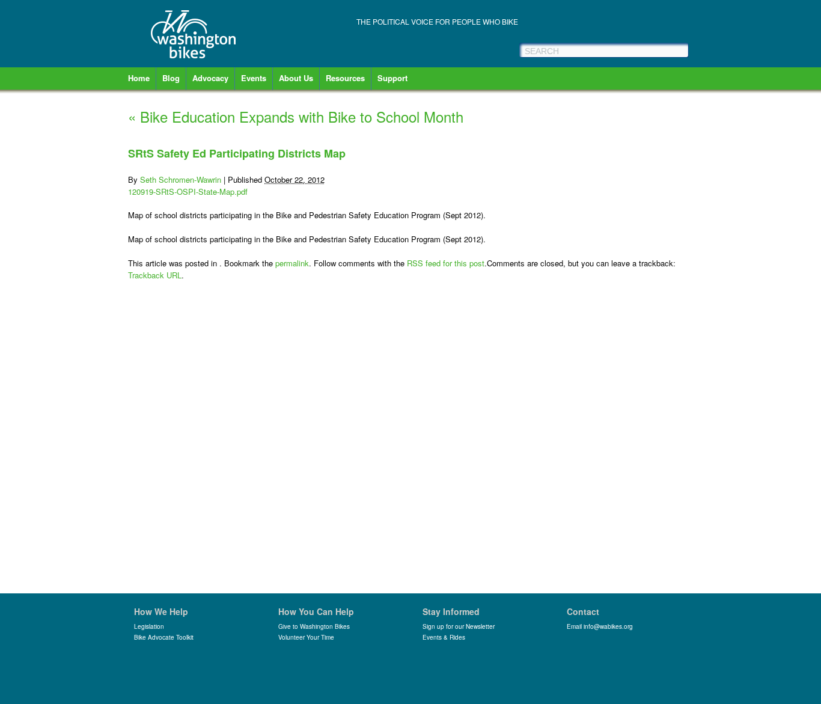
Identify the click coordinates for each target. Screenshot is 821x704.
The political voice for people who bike (437, 21)
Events (253, 78)
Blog (171, 78)
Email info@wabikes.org (600, 626)
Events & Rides (444, 637)
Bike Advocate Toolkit (164, 637)
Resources (345, 78)
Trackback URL (155, 275)
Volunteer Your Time (306, 637)
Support (392, 78)
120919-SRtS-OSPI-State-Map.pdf (188, 191)
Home (139, 78)
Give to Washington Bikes (314, 626)
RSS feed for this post (445, 263)
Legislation (149, 626)
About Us (296, 78)
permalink (292, 263)
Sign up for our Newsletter (459, 626)
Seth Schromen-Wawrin (180, 179)
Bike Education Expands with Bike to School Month (295, 116)
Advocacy (210, 78)
